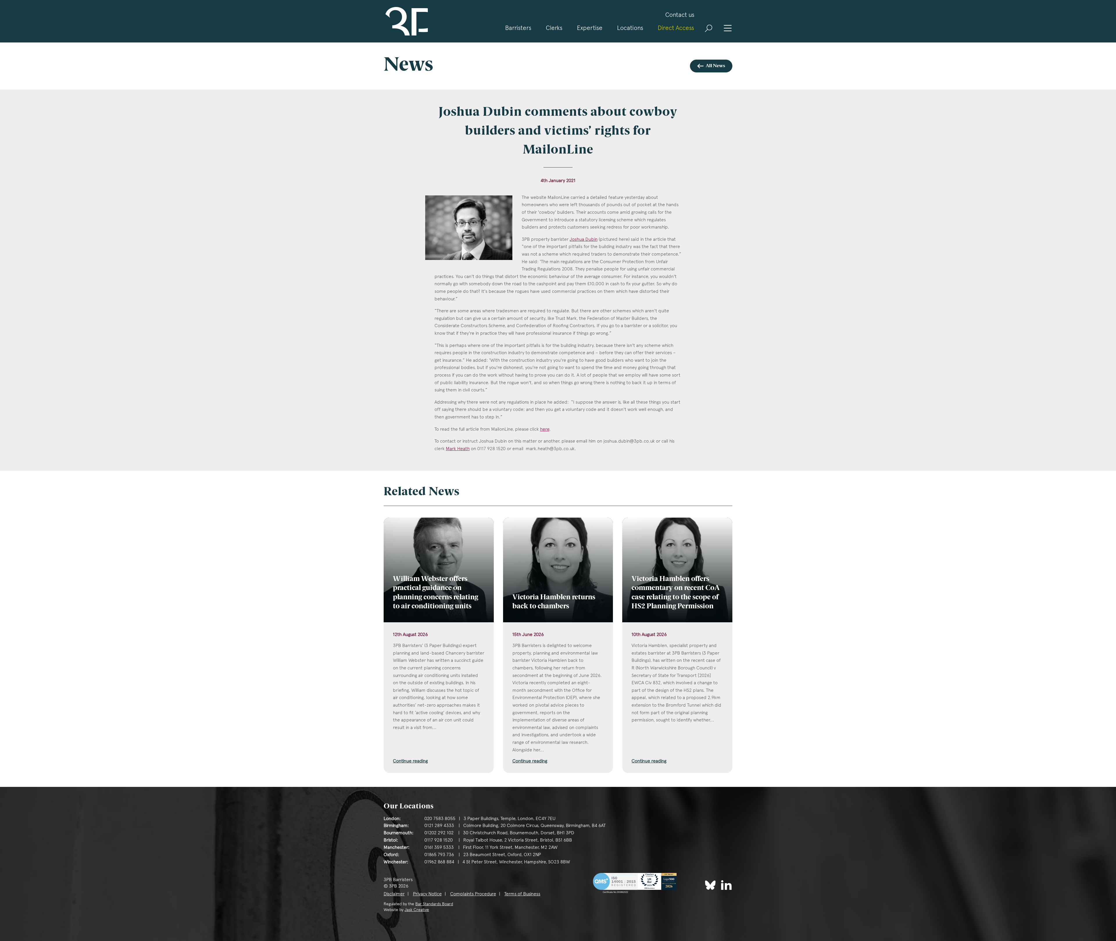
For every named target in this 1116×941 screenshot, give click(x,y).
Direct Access (676, 27)
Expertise (589, 27)
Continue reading (410, 761)
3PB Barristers (406, 21)
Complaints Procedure (473, 894)
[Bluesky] (710, 885)
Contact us (679, 14)
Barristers (518, 27)
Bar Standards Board (434, 903)
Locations (630, 27)
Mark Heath (458, 448)
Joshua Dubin (584, 239)
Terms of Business (522, 894)
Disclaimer (394, 894)
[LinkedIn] (726, 885)
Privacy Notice (427, 894)
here (544, 429)
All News (715, 66)
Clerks (554, 27)
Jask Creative (417, 909)
